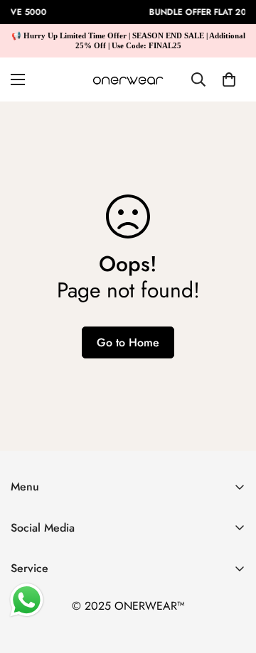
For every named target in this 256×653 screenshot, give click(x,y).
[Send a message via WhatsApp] (26, 600)
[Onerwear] (128, 79)
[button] (229, 79)
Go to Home (128, 342)
